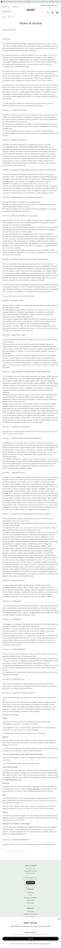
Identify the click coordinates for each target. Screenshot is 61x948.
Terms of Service (44, 943)
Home (3, 17)
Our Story (30, 892)
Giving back (30, 900)
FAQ (30, 895)
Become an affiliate (30, 898)
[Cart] (57, 12)
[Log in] (52, 12)
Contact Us (30, 911)
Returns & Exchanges (30, 914)
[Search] (48, 12)
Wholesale (30, 903)
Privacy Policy (30, 917)
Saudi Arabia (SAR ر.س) (49, 5)
